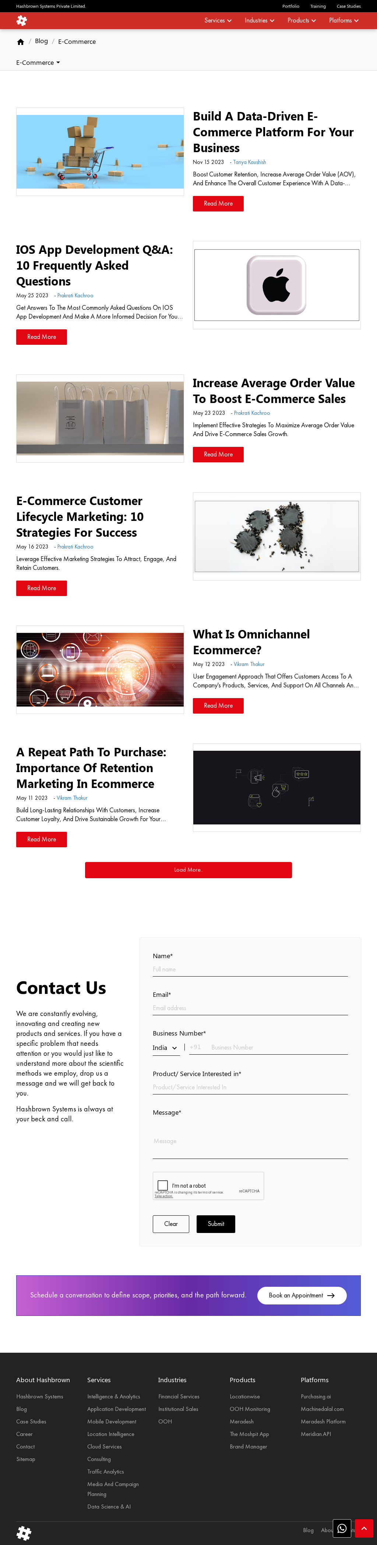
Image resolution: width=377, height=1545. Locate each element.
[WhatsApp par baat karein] (342, 1528)
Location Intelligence (110, 1434)
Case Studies (349, 6)
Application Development (116, 1409)
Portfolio (290, 6)
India (166, 1048)
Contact (25, 1447)
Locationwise (245, 1397)
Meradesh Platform (323, 1422)
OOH (165, 1422)
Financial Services (179, 1397)
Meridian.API (316, 1434)
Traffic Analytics (105, 1472)
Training (318, 6)
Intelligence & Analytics (113, 1397)
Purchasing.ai (316, 1397)
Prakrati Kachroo (75, 296)
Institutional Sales (178, 1409)
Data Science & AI (109, 1507)
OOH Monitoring (250, 1409)
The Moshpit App (249, 1434)
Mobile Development (111, 1422)
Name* (163, 955)
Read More (218, 203)
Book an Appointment (302, 1295)
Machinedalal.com (322, 1409)
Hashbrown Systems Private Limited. (51, 6)
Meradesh (242, 1422)
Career (24, 1434)
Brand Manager (248, 1447)
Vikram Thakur (249, 665)
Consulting (99, 1459)
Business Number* (179, 1033)
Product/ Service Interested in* (197, 1073)
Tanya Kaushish (249, 162)
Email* (162, 994)
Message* (167, 1112)
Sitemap (25, 1459)
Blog (41, 40)
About (328, 1531)
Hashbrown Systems (39, 1397)
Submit (216, 1224)
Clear (171, 1224)
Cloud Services (104, 1447)
